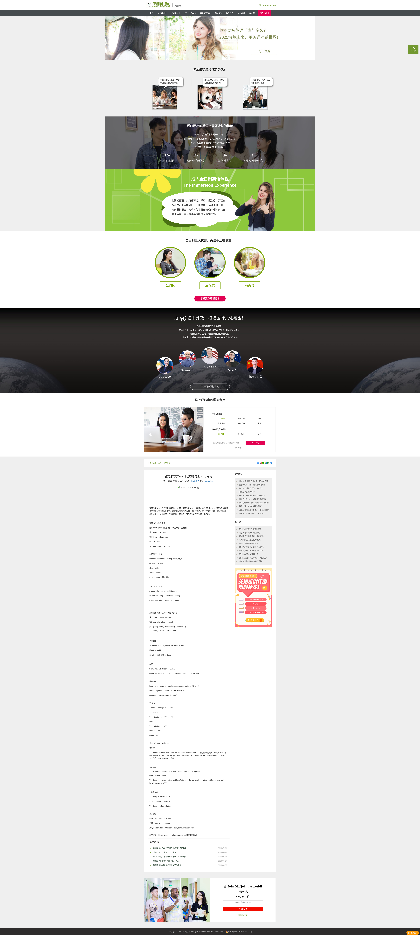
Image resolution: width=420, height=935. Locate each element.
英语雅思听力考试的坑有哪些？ (251, 488)
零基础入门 (175, 13)
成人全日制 (162, 13)
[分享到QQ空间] (266, 463)
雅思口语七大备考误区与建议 (164, 852)
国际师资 (229, 13)
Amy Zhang (209, 481)
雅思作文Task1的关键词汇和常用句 (252, 499)
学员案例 (241, 13)
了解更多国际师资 (210, 386)
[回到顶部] (413, 49)
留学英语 (167, 463)
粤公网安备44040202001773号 (240, 932)
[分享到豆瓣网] (268, 463)
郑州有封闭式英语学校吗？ (249, 554)
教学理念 (218, 13)
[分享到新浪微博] (261, 463)
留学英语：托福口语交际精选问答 (252, 485)
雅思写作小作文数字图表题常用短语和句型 (169, 848)
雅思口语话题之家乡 (247, 492)
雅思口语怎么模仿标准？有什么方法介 (254, 510)
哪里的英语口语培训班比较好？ (251, 551)
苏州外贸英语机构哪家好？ (249, 543)
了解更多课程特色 (210, 298)
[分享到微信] (263, 463)
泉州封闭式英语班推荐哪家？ (250, 529)
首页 (151, 13)
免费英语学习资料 (155, 463)
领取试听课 (264, 13)
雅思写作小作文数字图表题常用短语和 (254, 503)
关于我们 (252, 13)
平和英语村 (195, 481)
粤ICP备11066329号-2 (215, 932)
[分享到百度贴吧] (271, 463)
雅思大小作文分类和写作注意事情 (252, 496)
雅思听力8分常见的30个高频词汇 (166, 861)
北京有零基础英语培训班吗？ (250, 533)
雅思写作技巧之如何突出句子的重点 (167, 865)
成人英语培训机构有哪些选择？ (251, 561)
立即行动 (242, 909)
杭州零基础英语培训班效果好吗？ (252, 547)
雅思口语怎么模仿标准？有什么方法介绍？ (169, 857)
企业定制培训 (205, 13)
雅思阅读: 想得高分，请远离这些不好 (253, 481)
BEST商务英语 (190, 13)
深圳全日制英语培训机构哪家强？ (252, 536)
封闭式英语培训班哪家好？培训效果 (253, 558)
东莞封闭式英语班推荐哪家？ (250, 540)
